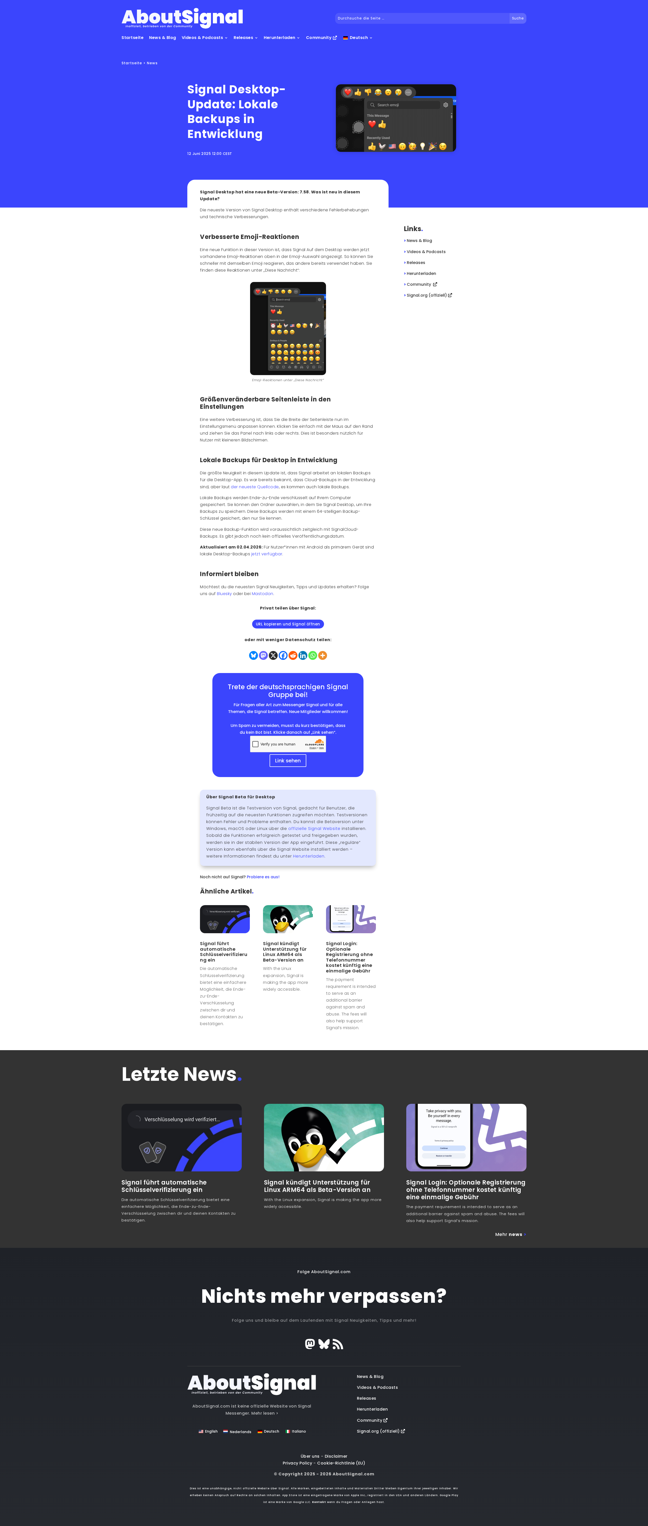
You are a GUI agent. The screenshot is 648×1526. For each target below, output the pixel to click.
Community (319, 37)
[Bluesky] (253, 655)
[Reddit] (293, 655)
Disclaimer (336, 1456)
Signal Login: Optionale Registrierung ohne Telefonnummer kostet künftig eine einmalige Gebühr (349, 957)
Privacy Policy (297, 1463)
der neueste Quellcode (255, 487)
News (152, 63)
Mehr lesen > (264, 1413)
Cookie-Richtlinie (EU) (341, 1463)
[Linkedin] (302, 655)
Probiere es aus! (263, 877)
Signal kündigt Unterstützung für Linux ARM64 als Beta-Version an (285, 951)
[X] (273, 655)
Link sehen (288, 760)
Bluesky (224, 594)
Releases (243, 37)
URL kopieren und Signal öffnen (288, 624)
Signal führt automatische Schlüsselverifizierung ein (223, 951)
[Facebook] (283, 655)
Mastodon (262, 594)
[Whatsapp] (312, 655)
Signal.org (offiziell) (379, 1431)
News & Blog (162, 37)
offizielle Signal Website (314, 828)
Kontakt (319, 1502)
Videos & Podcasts (202, 37)
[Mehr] (322, 655)
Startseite (133, 37)
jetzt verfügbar (266, 554)
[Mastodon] (263, 655)
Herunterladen (279, 37)
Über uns (310, 1456)
